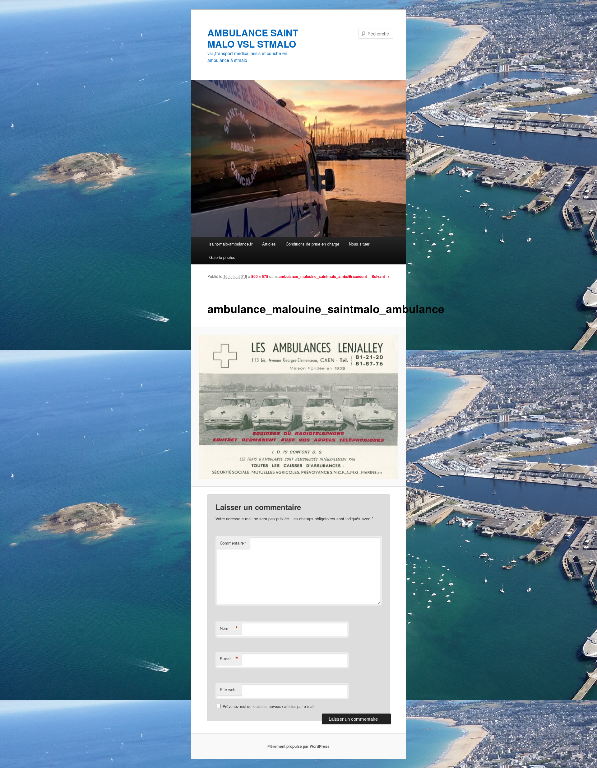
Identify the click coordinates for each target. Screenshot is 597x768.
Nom (229, 628)
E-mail (229, 659)
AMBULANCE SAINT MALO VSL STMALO (252, 38)
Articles (269, 244)
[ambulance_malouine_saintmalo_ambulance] (298, 407)
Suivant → (381, 276)
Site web (227, 689)
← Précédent (355, 276)
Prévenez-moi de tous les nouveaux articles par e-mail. (269, 706)
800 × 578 (259, 276)
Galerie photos (222, 257)
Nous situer (359, 244)
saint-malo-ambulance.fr (230, 244)
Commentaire (233, 543)
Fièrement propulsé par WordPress (298, 746)
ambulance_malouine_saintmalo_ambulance (318, 276)
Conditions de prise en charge (312, 244)
